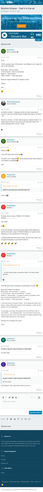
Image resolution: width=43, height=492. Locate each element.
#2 (41, 109)
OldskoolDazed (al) (13, 102)
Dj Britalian (5, 11)
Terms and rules (15, 481)
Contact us (4, 463)
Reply (40, 96)
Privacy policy (25, 481)
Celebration (11, 363)
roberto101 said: (8, 374)
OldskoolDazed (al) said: (10, 265)
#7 (41, 346)
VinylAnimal (11, 175)
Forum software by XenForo (18, 489)
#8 (41, 370)
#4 (41, 182)
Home (3, 455)
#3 (41, 147)
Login (2, 472)
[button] (3, 2)
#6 (41, 261)
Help (31, 481)
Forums (3, 459)
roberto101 (10, 338)
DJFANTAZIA (11, 205)
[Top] (40, 481)
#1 (41, 57)
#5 (41, 213)
